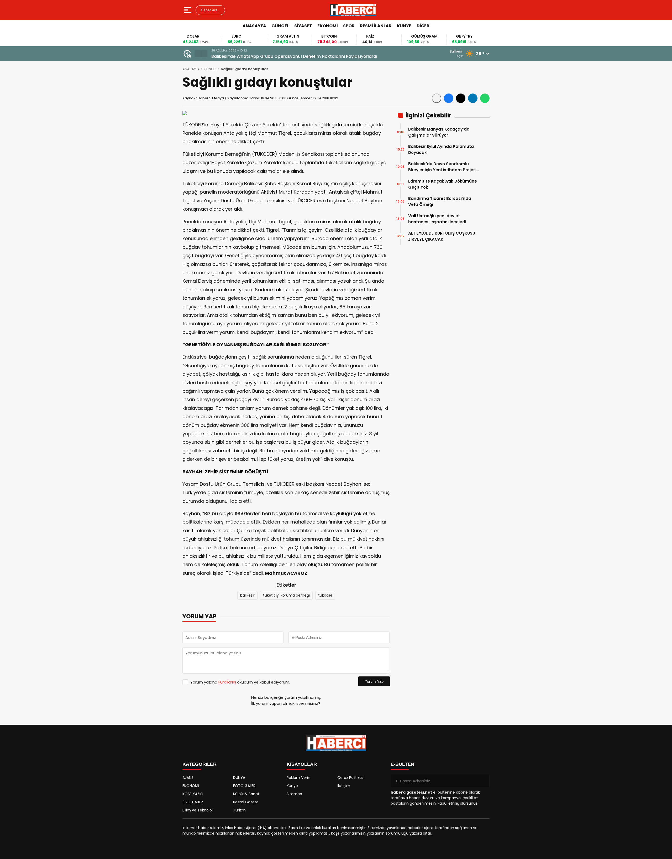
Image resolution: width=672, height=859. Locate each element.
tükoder (325, 595)
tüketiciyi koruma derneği (286, 595)
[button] (198, 53)
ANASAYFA (254, 26)
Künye (292, 785)
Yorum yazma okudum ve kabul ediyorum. (240, 682)
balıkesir (247, 595)
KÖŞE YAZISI (192, 793)
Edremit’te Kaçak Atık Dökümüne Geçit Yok (442, 184)
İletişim (343, 785)
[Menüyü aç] (188, 10)
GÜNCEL (280, 26)
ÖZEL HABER (192, 802)
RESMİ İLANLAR (376, 26)
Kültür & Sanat (246, 793)
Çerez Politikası (350, 777)
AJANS (187, 777)
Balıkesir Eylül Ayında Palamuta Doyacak (441, 149)
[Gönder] (483, 781)
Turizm (239, 810)
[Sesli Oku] (436, 98)
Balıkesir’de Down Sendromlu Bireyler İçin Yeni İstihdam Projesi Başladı (442, 167)
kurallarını (227, 682)
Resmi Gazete (246, 802)
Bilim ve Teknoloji (197, 810)
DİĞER (423, 26)
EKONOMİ (327, 26)
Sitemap (294, 793)
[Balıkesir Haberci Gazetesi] (353, 10)
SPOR (349, 26)
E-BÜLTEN (402, 764)
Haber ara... (210, 10)
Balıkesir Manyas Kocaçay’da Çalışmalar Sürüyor (439, 132)
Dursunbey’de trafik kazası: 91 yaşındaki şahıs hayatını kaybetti (278, 56)
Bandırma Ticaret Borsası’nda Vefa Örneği (439, 201)
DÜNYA (239, 777)
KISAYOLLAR (302, 764)
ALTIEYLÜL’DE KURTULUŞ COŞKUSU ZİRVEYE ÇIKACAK (441, 236)
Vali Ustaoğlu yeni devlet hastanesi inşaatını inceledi (437, 219)
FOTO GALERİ (244, 785)
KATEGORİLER (199, 764)
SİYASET (303, 26)
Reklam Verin (298, 777)
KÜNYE (404, 26)
